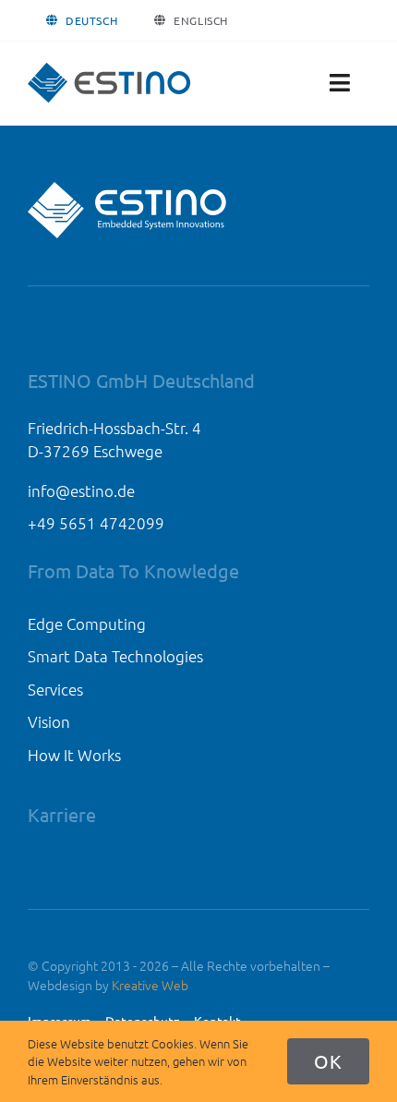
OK (328, 1060)
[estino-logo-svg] (110, 69)
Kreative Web (150, 984)
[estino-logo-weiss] (129, 188)
